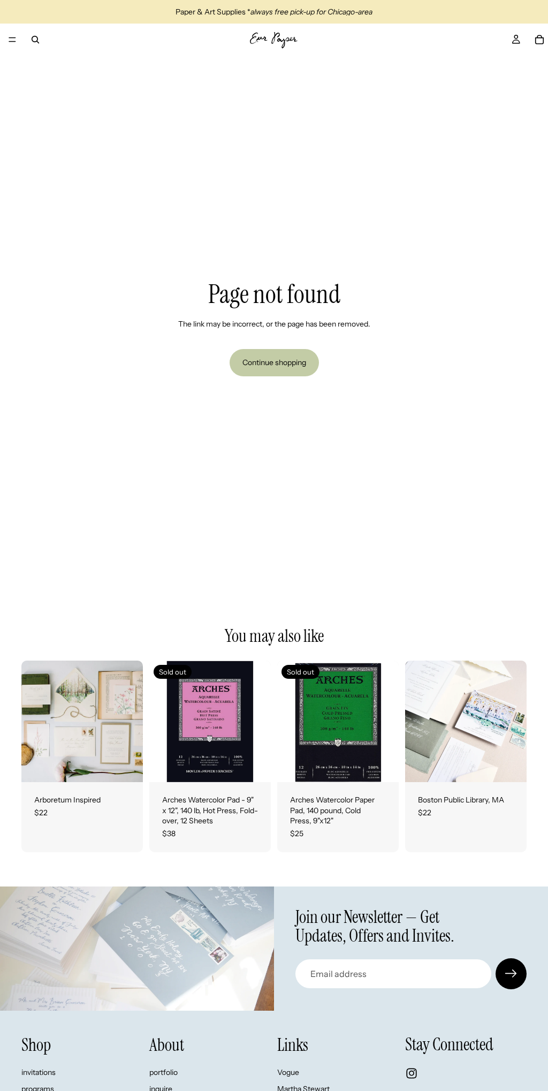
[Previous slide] (33, 721)
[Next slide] (131, 721)
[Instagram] (411, 1073)
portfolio (163, 1072)
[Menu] (12, 39)
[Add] (126, 765)
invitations (38, 1072)
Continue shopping (274, 362)
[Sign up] (511, 973)
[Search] (35, 39)
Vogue (288, 1072)
